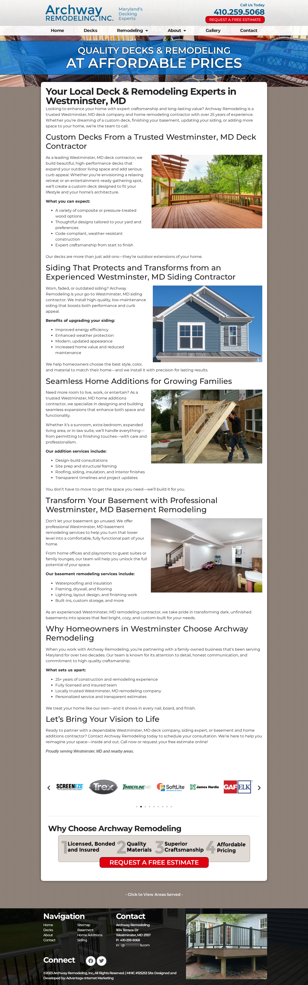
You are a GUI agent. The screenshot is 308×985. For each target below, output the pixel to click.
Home (57, 30)
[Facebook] (91, 961)
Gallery (213, 30)
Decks (90, 30)
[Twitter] (101, 961)
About (174, 30)
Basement (85, 930)
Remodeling (130, 30)
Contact (248, 30)
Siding (82, 940)
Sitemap (83, 925)
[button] (49, 788)
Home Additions (89, 935)
